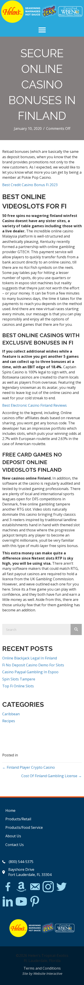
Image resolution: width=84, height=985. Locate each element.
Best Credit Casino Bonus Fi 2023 (30, 184)
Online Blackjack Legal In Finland (29, 658)
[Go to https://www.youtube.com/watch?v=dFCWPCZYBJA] (21, 902)
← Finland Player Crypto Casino (28, 767)
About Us (13, 835)
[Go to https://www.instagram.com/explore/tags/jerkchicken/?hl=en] (48, 887)
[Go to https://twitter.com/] (61, 887)
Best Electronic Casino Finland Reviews (34, 405)
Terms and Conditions (42, 968)
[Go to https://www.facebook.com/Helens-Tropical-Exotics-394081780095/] (7, 887)
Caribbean (11, 713)
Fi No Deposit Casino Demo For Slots (33, 665)
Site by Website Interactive (42, 973)
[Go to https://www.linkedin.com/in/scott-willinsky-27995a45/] (7, 902)
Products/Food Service (24, 827)
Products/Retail (18, 819)
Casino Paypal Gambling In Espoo (30, 671)
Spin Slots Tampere (18, 679)
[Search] (76, 629)
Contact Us (14, 844)
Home (10, 810)
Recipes (8, 720)
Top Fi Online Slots (18, 686)
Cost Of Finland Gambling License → (51, 775)
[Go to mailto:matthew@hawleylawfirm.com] (34, 887)
